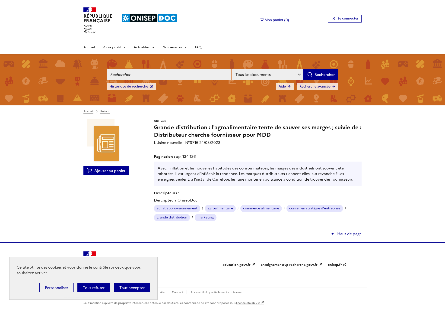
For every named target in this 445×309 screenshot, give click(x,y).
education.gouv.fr (236, 264)
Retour (105, 111)
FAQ (198, 47)
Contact (178, 292)
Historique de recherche (128, 86)
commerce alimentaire (261, 208)
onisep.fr (335, 264)
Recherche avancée (315, 86)
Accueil (89, 47)
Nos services (172, 47)
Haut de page (349, 234)
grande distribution (172, 217)
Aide (282, 86)
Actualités (141, 47)
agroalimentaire (220, 208)
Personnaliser (56, 287)
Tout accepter (132, 287)
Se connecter (348, 18)
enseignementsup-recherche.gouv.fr (289, 264)
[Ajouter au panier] (90, 170)
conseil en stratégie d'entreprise (314, 208)
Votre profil (111, 47)
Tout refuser (94, 287)
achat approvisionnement (177, 208)
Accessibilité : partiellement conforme (216, 292)
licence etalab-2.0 (248, 303)
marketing (205, 217)
